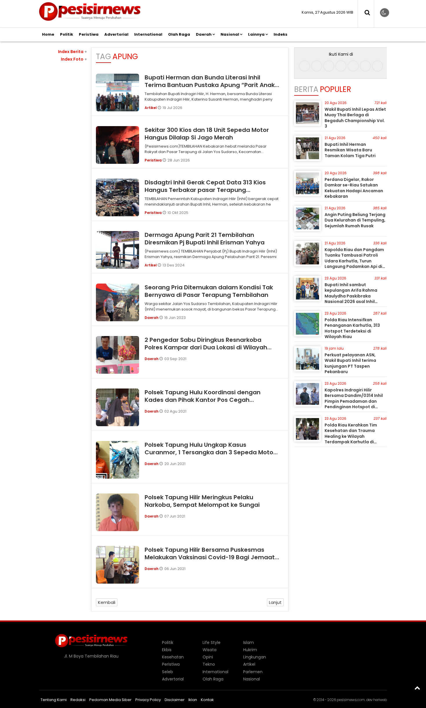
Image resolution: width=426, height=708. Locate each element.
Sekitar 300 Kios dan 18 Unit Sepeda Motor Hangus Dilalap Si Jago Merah (207, 133)
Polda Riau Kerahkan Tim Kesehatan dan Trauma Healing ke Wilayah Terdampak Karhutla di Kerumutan (351, 436)
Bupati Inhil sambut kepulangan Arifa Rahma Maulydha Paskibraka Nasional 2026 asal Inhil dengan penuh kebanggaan (354, 296)
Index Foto (74, 59)
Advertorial (116, 34)
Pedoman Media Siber (110, 699)
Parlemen (253, 672)
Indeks (280, 34)
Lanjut (275, 602)
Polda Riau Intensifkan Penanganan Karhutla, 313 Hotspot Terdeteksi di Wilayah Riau (352, 328)
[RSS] (377, 66)
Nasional (230, 34)
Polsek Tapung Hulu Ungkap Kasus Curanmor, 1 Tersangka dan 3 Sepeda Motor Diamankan (210, 452)
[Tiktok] (329, 66)
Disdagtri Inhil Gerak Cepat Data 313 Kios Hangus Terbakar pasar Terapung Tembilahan (205, 189)
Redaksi (77, 699)
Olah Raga (179, 34)
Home (48, 34)
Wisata (209, 650)
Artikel (151, 107)
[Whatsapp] (365, 66)
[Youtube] (353, 66)
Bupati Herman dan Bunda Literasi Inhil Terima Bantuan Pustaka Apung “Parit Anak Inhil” (210, 85)
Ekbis (167, 650)
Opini (208, 657)
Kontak (207, 699)
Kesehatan (173, 657)
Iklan (192, 699)
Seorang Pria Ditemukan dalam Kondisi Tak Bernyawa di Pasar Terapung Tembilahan (209, 291)
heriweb (380, 699)
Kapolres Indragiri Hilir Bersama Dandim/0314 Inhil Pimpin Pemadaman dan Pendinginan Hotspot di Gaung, (354, 401)
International (148, 34)
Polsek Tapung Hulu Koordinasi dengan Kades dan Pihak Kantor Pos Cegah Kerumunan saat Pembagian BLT (203, 399)
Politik (66, 34)
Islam (248, 642)
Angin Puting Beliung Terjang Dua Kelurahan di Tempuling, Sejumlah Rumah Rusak (355, 220)
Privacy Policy (148, 699)
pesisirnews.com (351, 699)
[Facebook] (304, 66)
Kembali (106, 602)
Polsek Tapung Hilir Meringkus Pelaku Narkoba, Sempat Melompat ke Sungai (202, 501)
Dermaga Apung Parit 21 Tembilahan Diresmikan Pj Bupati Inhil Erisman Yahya (205, 238)
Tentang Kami (54, 699)
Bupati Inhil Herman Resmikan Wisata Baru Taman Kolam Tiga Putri (350, 150)
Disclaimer (175, 699)
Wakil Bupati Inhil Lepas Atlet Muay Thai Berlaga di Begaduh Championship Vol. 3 (355, 117)
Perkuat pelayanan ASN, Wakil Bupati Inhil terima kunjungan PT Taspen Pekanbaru (350, 363)
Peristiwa (89, 34)
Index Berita (72, 52)
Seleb (167, 672)
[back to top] (417, 688)
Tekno (209, 664)
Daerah (204, 34)
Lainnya (256, 34)
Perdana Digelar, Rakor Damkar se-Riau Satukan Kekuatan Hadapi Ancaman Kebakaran (354, 188)
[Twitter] (341, 66)
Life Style (212, 642)
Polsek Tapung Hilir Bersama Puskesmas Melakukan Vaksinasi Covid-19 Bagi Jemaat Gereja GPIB (210, 557)
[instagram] (317, 66)
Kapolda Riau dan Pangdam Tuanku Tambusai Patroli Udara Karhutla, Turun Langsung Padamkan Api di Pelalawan (354, 261)
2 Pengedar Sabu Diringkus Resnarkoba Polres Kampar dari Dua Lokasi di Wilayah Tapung (206, 347)
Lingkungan (254, 657)
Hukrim (250, 650)
